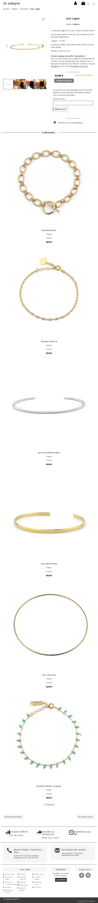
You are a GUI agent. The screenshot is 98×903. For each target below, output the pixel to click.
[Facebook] (82, 875)
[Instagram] (88, 875)
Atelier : (73, 24)
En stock (49, 238)
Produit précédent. (14, 817)
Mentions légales (23, 889)
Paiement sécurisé (23, 878)
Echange (23, 882)
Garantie (8, 887)
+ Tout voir (49, 804)
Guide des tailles (8, 878)
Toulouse (37, 887)
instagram (55, 66)
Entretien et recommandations (70, 122)
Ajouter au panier (64, 80)
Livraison (23, 874)
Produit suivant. (86, 817)
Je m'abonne (61, 880)
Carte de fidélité (37, 878)
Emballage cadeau (9, 891)
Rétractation (24, 885)
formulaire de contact (79, 66)
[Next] (42, 46)
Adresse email (59, 99)
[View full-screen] (43, 19)
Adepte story (39, 874)
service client (9, 874)
